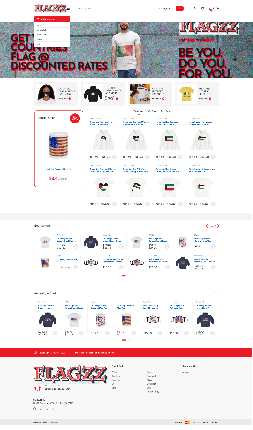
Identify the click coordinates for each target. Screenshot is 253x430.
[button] (124, 275)
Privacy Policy (153, 392)
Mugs (39, 39)
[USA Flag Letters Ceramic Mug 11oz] (184, 242)
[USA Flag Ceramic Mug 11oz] (46, 263)
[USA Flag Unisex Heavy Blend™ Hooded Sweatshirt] (184, 263)
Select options (113, 157)
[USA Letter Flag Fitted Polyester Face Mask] (92, 263)
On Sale (152, 111)
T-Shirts (40, 25)
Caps (39, 44)
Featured (139, 111)
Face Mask (41, 34)
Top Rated (166, 111)
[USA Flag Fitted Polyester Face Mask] (138, 263)
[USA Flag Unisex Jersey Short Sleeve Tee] (46, 242)
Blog (149, 388)
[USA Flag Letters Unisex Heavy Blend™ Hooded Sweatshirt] (92, 242)
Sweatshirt (41, 30)
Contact (185, 372)
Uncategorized (95, 118)
